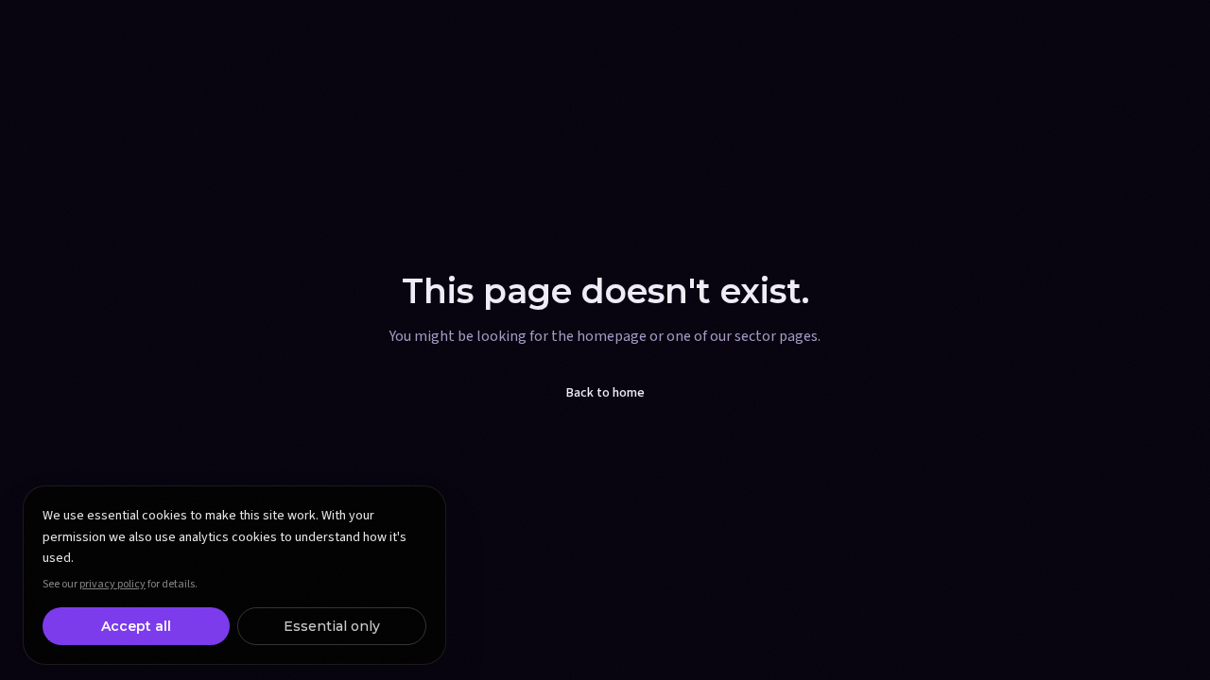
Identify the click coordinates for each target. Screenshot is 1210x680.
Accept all (136, 626)
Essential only (332, 626)
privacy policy (112, 584)
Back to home (605, 392)
